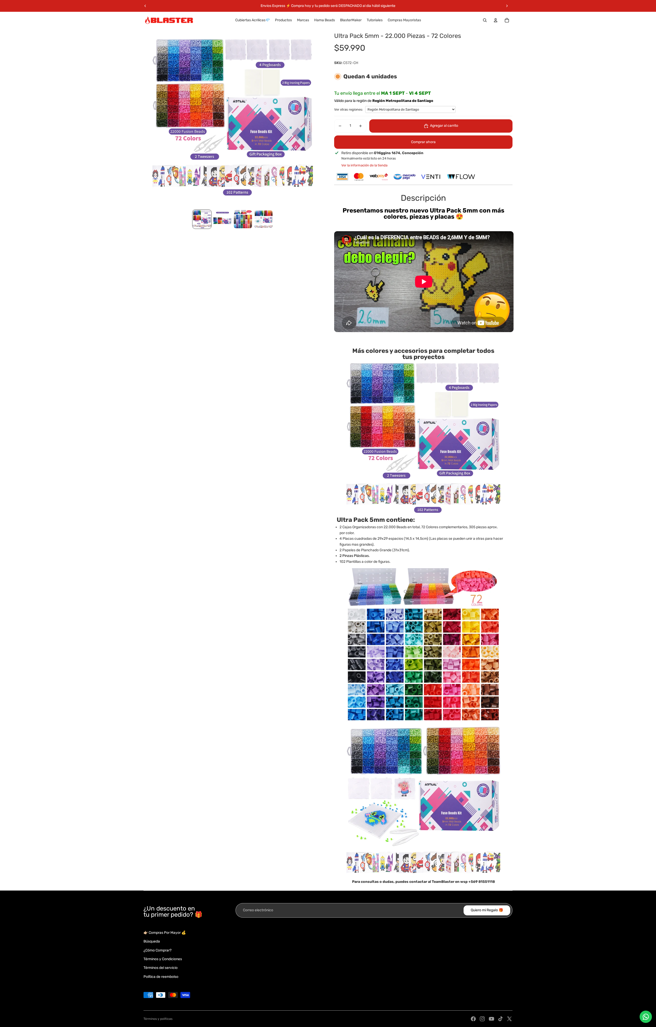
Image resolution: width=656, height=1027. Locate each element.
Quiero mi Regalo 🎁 (487, 910)
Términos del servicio (161, 968)
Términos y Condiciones (163, 959)
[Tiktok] (500, 1019)
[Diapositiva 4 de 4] (263, 219)
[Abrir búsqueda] (484, 20)
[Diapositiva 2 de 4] (222, 219)
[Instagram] (482, 1019)
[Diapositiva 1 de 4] (202, 219)
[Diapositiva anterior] (145, 6)
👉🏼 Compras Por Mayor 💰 (165, 932)
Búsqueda (152, 941)
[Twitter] (509, 1019)
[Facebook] (473, 1019)
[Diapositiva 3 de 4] (243, 219)
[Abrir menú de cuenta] (495, 20)
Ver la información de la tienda (364, 165)
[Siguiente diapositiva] (506, 6)
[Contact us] (646, 1017)
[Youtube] (491, 1019)
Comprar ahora (423, 142)
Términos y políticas (158, 1019)
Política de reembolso (161, 977)
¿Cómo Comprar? (157, 950)
